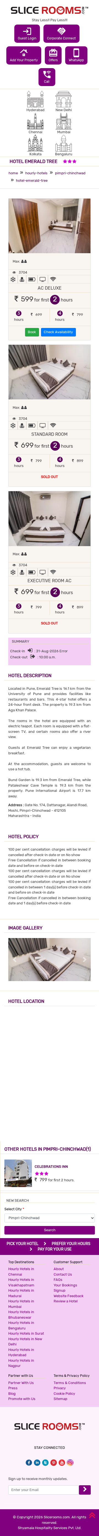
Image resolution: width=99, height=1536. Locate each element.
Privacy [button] (60, 1388)
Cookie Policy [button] (64, 1393)
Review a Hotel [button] (66, 1301)
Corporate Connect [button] (61, 33)
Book (32, 332)
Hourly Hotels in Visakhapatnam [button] (21, 1282)
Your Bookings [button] (65, 1285)
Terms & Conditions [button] (70, 1383)
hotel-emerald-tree (32, 180)
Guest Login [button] (27, 33)
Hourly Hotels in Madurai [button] (21, 1293)
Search (50, 1230)
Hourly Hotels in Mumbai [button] (21, 1304)
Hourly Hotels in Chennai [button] (21, 1271)
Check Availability (58, 332)
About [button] (59, 1269)
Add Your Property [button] (24, 55)
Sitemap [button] (60, 1399)
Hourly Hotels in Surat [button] (26, 1333)
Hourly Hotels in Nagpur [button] (21, 1363)
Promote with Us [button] (21, 1399)
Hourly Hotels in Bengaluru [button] (21, 1325)
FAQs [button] (58, 1280)
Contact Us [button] (63, 1274)
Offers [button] (53, 55)
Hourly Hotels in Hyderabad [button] (21, 1352)
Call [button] (47, 77)
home (13, 173)
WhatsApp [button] (76, 55)
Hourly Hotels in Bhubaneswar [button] (21, 1314)
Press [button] (13, 1388)
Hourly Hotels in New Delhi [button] (25, 1342)
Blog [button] (12, 1393)
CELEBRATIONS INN (51, 1166)
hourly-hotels (36, 173)
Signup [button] (59, 1290)
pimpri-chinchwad (70, 173)
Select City (14, 1209)
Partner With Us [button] (21, 1383)
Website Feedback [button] (69, 1296)
